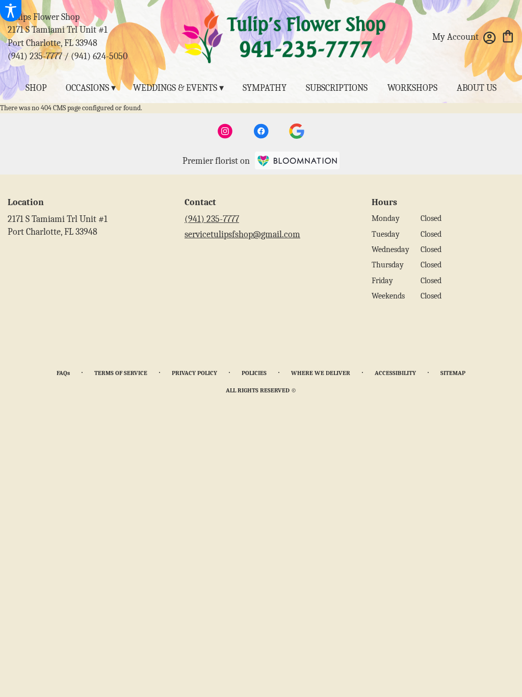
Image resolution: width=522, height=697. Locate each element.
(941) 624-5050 (99, 56)
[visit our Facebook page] (261, 131)
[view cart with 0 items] (508, 35)
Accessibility (395, 373)
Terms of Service (120, 373)
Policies (254, 373)
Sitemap (452, 373)
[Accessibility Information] (10, 10)
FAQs (63, 373)
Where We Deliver (320, 373)
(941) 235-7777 (35, 56)
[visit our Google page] (297, 131)
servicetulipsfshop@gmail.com (242, 234)
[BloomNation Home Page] (297, 161)
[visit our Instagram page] (225, 131)
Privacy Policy (194, 373)
